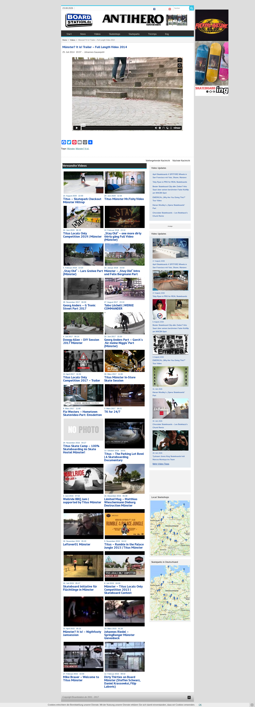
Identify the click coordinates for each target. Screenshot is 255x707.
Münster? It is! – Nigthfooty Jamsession (82, 633)
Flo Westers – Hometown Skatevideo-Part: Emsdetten (82, 413)
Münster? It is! (82, 149)
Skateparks (134, 34)
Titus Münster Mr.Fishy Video (124, 199)
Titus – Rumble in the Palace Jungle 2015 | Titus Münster (124, 546)
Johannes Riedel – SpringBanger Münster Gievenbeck (119, 635)
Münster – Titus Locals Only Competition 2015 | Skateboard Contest (123, 589)
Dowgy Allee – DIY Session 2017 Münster (81, 341)
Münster (71, 149)
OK (200, 705)
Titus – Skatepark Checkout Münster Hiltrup (82, 200)
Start (69, 34)
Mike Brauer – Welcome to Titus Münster (81, 678)
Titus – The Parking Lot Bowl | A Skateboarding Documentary (124, 457)
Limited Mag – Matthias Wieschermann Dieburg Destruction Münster (120, 502)
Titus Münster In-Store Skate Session (119, 378)
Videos (97, 34)
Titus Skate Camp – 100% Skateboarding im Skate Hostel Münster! (81, 449)
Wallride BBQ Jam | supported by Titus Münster (82, 500)
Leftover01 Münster (76, 544)
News (83, 34)
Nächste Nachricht (181, 160)
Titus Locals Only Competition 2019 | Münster (82, 234)
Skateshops (114, 34)
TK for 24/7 (112, 412)
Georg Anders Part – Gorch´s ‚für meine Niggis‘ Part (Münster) (123, 343)
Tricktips (152, 34)
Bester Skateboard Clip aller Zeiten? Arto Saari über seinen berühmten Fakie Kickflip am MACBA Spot (171, 189)
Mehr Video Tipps (161, 464)
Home (64, 40)
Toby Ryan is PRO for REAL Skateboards (170, 182)
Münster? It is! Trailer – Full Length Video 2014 (94, 47)
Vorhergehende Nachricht (158, 160)
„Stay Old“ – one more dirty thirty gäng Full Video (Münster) (122, 236)
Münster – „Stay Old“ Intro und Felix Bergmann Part (122, 272)
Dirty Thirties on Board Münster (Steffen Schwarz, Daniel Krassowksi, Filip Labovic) (122, 682)
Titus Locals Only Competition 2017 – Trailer (81, 378)
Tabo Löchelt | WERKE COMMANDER (119, 306)
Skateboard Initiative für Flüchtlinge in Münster (80, 588)
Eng (167, 34)
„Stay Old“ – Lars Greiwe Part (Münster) (83, 272)
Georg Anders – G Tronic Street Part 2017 (79, 306)
